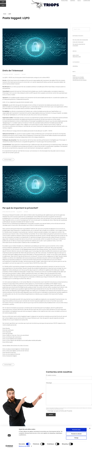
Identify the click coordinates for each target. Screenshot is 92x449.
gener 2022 (76, 55)
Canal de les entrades (78, 77)
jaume (18, 74)
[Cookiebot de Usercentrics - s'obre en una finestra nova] (9, 446)
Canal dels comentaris (78, 78)
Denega (76, 437)
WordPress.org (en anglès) (79, 80)
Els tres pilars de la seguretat (80, 39)
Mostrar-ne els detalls (24, 446)
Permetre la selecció (76, 433)
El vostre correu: (51, 375)
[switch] (42, 444)
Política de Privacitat (66, 411)
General (24, 74)
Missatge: (49, 383)
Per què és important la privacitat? (20, 208)
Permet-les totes (76, 429)
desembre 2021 (77, 56)
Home (4, 13)
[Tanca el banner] (89, 428)
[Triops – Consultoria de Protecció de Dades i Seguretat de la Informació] (46, 4)
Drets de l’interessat (13, 70)
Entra (74, 75)
